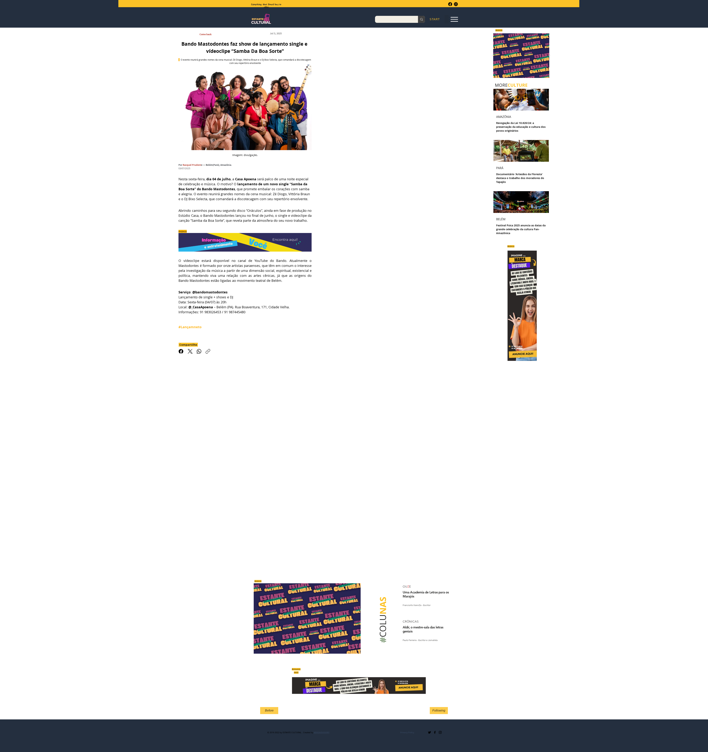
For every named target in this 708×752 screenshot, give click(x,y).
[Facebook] (450, 4)
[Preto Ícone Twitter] (429, 732)
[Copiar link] (208, 351)
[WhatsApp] (199, 351)
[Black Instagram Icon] (440, 732)
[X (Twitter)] (190, 351)
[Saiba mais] (520, 55)
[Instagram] (456, 4)
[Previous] (492, 55)
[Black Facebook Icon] (435, 732)
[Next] (550, 55)
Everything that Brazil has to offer (266, 6)
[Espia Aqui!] (454, 19)
